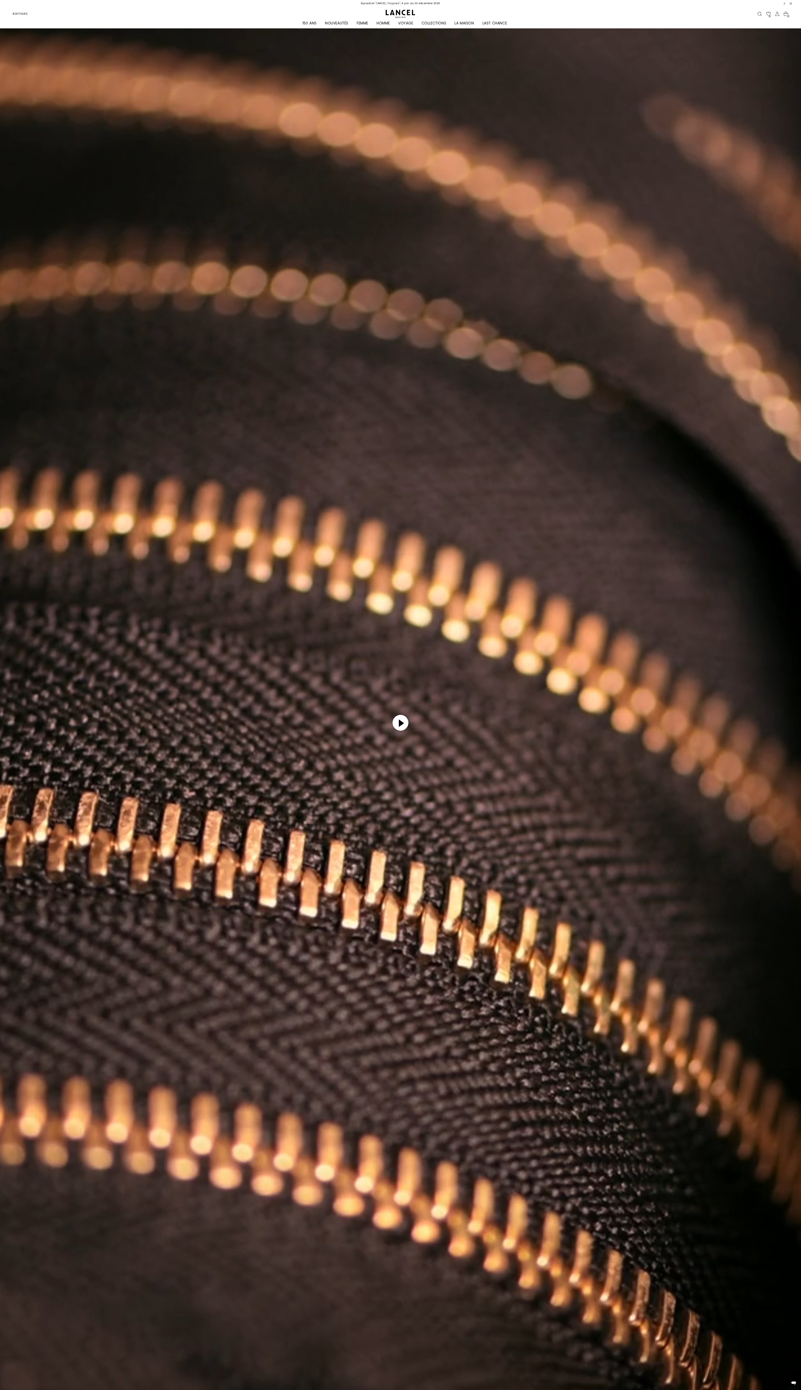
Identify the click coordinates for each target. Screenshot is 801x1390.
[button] (784, 3)
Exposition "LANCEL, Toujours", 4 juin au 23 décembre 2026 (400, 3)
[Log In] (777, 14)
